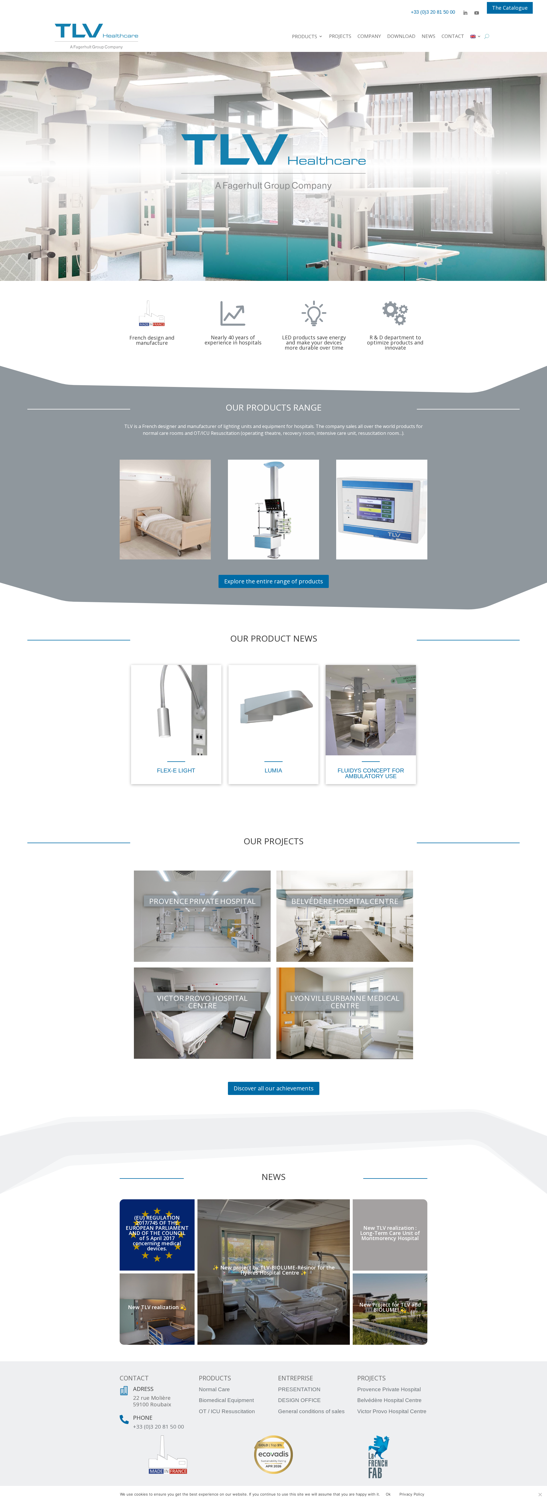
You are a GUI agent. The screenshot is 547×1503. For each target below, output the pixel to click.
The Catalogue (510, 7)
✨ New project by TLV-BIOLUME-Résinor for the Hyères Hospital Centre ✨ (274, 1270)
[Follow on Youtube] (476, 12)
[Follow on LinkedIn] (465, 12)
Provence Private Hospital (389, 1389)
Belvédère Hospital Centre (389, 1400)
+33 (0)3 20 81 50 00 (158, 1426)
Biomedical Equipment (226, 1400)
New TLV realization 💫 (157, 1306)
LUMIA (273, 770)
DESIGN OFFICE (299, 1400)
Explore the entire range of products (273, 581)
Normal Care (214, 1389)
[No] (540, 1494)
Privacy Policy (411, 1494)
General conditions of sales (311, 1411)
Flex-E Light (176, 770)
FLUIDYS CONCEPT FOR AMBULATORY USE (371, 773)
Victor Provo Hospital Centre (391, 1411)
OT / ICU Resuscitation (227, 1411)
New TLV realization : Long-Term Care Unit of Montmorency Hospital (390, 1232)
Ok (388, 1494)
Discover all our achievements (274, 1088)
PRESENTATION (299, 1389)
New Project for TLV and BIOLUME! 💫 (390, 1307)
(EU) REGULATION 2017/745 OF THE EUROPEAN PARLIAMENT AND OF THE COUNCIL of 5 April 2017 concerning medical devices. (157, 1233)
